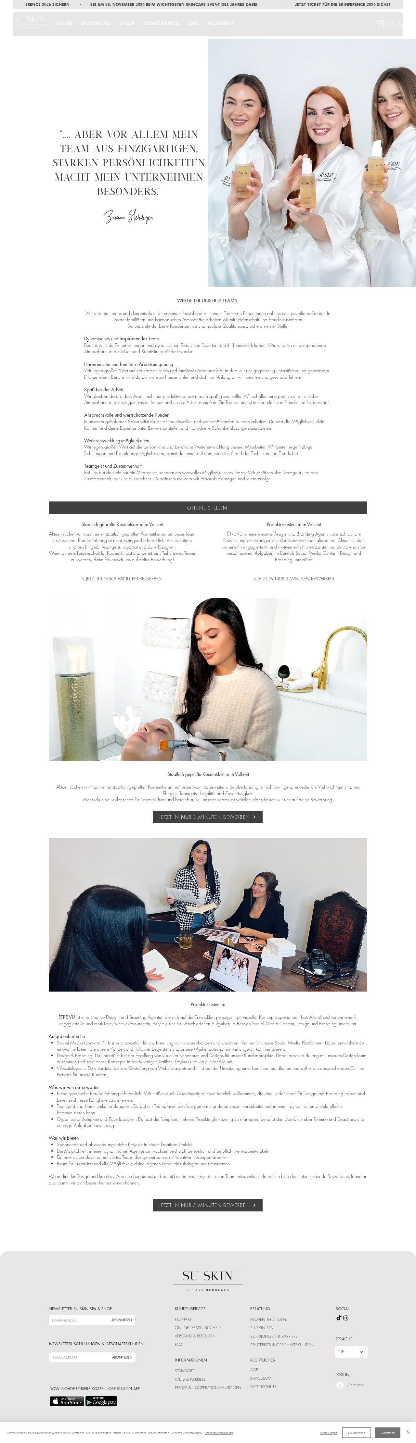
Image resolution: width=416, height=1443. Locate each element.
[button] (97, 23)
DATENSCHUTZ (263, 1386)
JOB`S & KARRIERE (190, 1379)
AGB (254, 1370)
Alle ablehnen (356, 1433)
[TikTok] (339, 1318)
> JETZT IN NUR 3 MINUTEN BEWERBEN (122, 579)
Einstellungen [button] (328, 1433)
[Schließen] (408, 1432)
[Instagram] (346, 1318)
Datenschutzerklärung (219, 1433)
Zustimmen (387, 1433)
